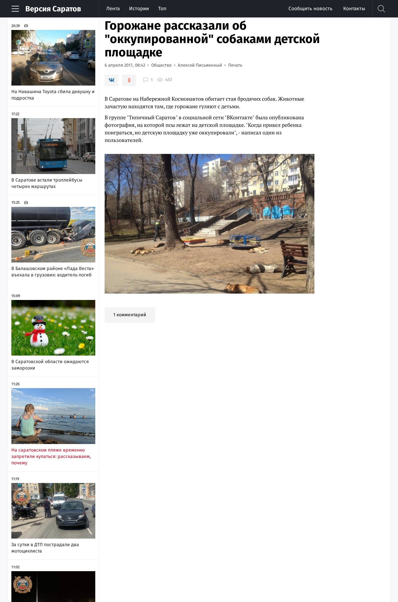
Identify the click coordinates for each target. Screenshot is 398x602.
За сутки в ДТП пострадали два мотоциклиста (45, 548)
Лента (113, 9)
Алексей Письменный (200, 65)
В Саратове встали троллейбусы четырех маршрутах (46, 183)
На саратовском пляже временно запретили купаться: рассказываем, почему (51, 456)
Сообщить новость (310, 9)
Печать (235, 65)
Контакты (354, 9)
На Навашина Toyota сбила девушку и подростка (53, 95)
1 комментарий (129, 314)
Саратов (53, 8)
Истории (139, 9)
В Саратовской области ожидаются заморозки (50, 365)
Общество (161, 65)
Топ (162, 9)
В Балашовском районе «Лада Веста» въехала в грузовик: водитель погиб (52, 272)
